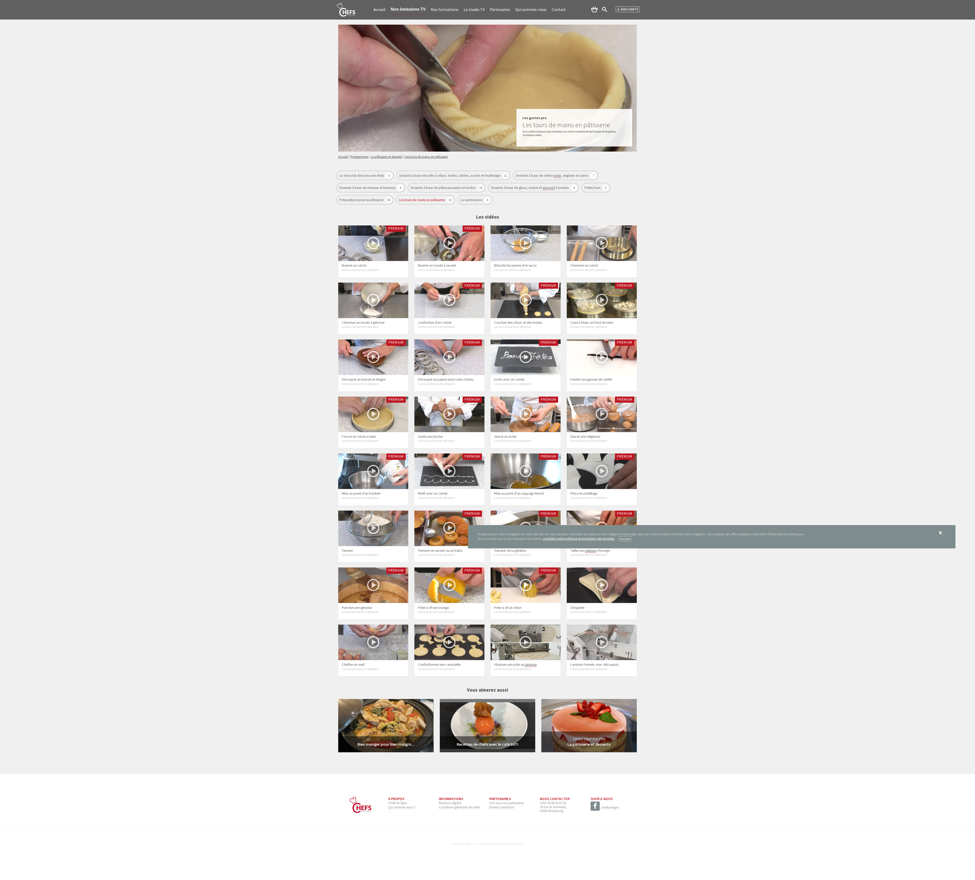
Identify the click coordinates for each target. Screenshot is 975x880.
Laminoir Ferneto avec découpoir (594, 664)
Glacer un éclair (505, 436)
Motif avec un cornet (432, 493)
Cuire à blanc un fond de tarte (591, 322)
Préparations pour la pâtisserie (361, 200)
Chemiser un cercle (584, 265)
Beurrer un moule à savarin (437, 265)
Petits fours (592, 188)
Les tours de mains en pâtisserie (422, 200)
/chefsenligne (610, 807)
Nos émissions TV (408, 9)
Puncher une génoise (357, 607)
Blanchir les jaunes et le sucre (515, 265)
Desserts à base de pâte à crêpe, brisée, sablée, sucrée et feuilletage (450, 175)
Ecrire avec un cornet (509, 379)
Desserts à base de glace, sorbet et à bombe (530, 188)
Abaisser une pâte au (515, 664)
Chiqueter (577, 607)
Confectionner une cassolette (439, 664)
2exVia (496, 844)
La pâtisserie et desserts (588, 744)
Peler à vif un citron (508, 607)
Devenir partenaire (501, 807)
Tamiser (347, 550)
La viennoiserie (472, 200)
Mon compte (629, 9)
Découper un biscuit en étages (364, 379)
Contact (559, 9)
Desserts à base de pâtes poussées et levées (443, 188)
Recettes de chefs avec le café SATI (487, 744)
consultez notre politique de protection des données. (579, 538)
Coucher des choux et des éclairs (518, 322)
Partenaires (500, 9)
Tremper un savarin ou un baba (440, 550)
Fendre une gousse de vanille (591, 379)
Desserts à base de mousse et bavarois (367, 188)
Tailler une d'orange (590, 550)
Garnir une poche (430, 436)
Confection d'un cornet (434, 322)
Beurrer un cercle (354, 265)
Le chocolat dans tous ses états (362, 175)
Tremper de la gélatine (510, 550)
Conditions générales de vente (459, 807)
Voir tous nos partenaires (506, 803)
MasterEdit (514, 844)
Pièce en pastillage (583, 493)
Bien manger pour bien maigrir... (386, 744)
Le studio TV (474, 9)
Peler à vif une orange (433, 607)
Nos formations (445, 9)
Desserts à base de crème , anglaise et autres (552, 175)
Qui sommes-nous (531, 9)
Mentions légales (450, 803)
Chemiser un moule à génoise (363, 322)
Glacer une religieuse (585, 436)
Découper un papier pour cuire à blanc (446, 379)
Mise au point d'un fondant (361, 493)
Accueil (379, 9)
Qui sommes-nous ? (402, 807)
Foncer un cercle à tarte (359, 436)
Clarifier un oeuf (353, 664)
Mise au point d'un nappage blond (519, 493)
